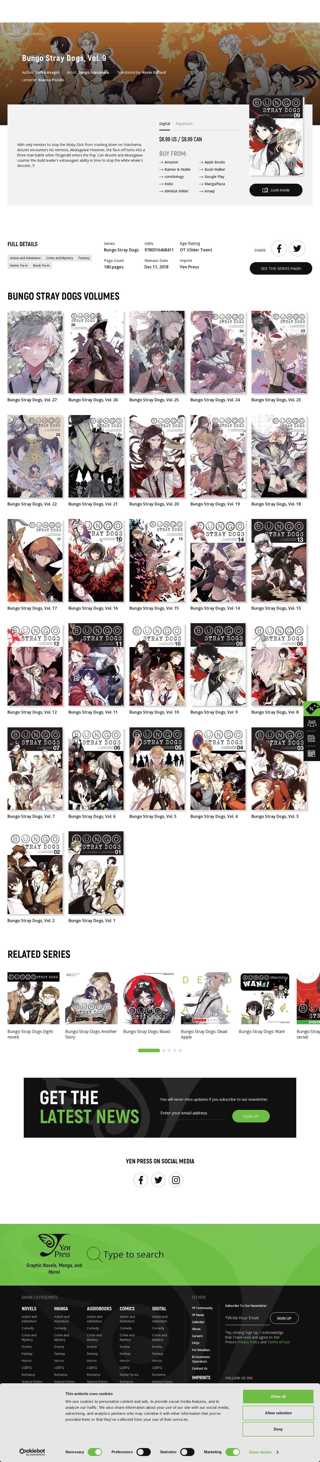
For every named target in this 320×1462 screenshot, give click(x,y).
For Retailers (201, 1350)
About (196, 1329)
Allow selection (278, 1413)
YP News (198, 1315)
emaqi (209, 191)
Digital (159, 1309)
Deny (278, 1429)
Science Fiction (32, 1382)
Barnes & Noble (177, 169)
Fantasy (84, 258)
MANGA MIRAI (176, 191)
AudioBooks (99, 1309)
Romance (28, 1375)
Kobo (168, 183)
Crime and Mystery (59, 258)
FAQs (196, 1343)
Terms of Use (279, 1342)
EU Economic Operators (201, 1359)
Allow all (278, 1396)
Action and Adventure (25, 258)
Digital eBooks (31, 34)
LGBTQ (27, 1368)
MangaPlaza (214, 183)
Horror (27, 1361)
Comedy (28, 1328)
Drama (27, 1347)
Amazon (171, 162)
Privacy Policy (249, 1342)
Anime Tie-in (19, 265)
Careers (197, 1336)
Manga (61, 1309)
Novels (29, 1309)
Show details (260, 1452)
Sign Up (284, 1318)
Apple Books (214, 162)
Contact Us (200, 1368)
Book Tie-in (41, 265)
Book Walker (214, 169)
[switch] (143, 1452)
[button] (149, 1050)
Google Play (214, 176)
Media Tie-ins (129, 1375)
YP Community (202, 1308)
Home (12, 34)
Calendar (198, 1322)
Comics (127, 1309)
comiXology (174, 176)
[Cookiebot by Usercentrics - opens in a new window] (32, 1452)
